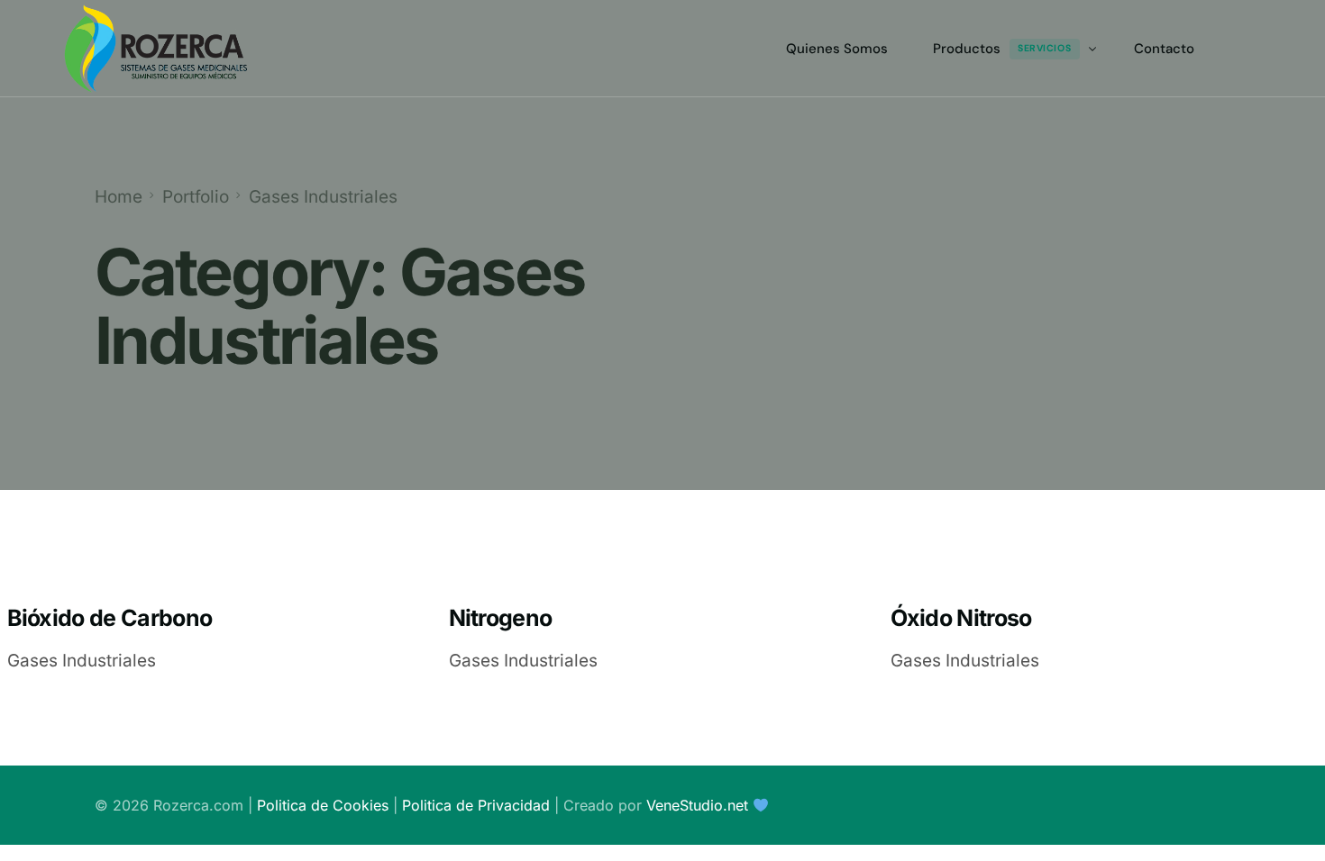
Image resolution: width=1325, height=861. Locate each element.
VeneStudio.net (697, 805)
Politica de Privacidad (476, 805)
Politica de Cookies (322, 805)
